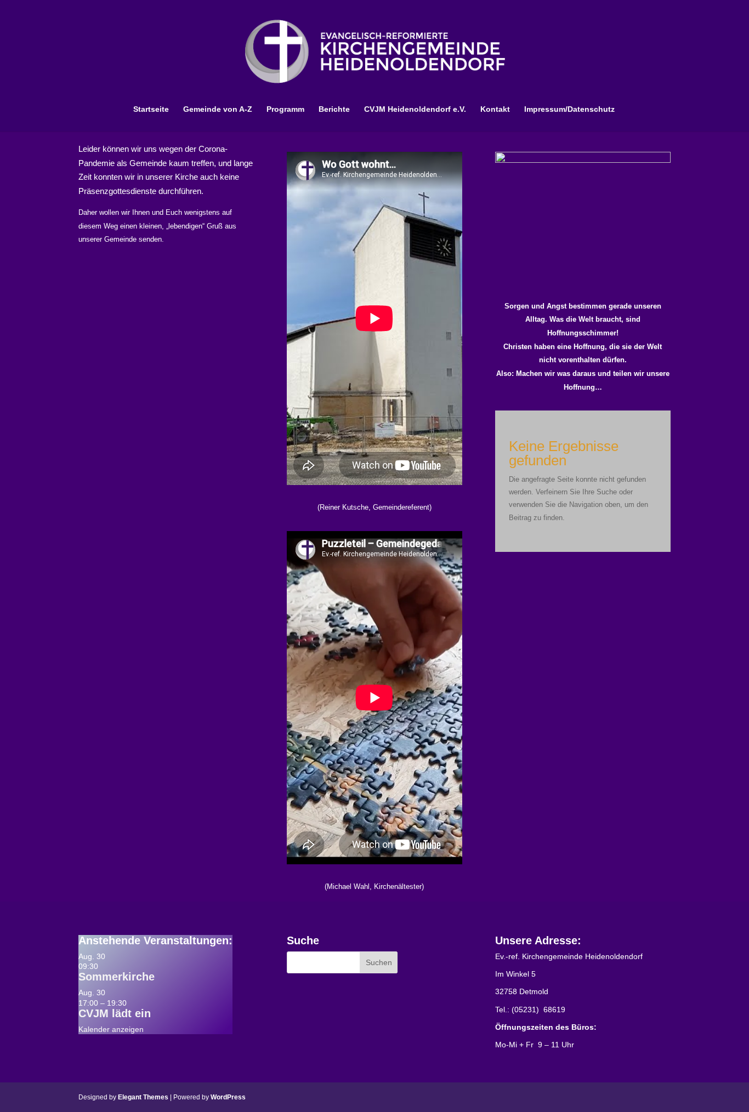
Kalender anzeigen (111, 1029)
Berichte (334, 109)
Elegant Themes (143, 1097)
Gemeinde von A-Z (217, 109)
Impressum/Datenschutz (569, 109)
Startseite (151, 109)
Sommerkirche (116, 977)
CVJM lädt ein (114, 1013)
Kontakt (495, 109)
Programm (285, 109)
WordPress (228, 1097)
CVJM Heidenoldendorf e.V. (415, 109)
